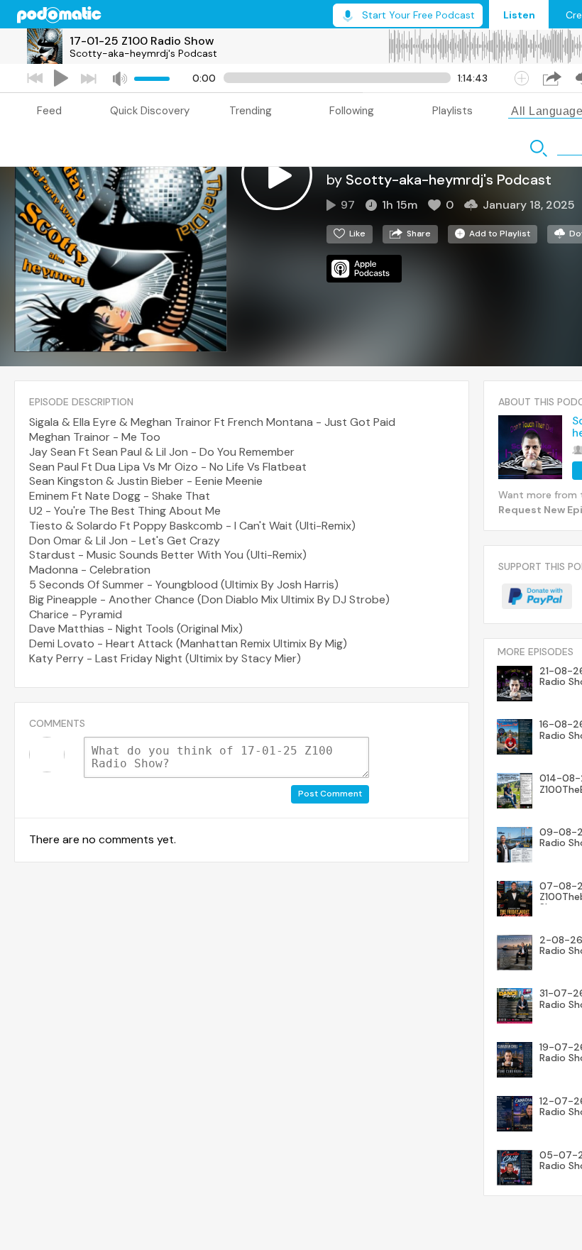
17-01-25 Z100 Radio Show (142, 40)
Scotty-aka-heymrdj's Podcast (143, 53)
